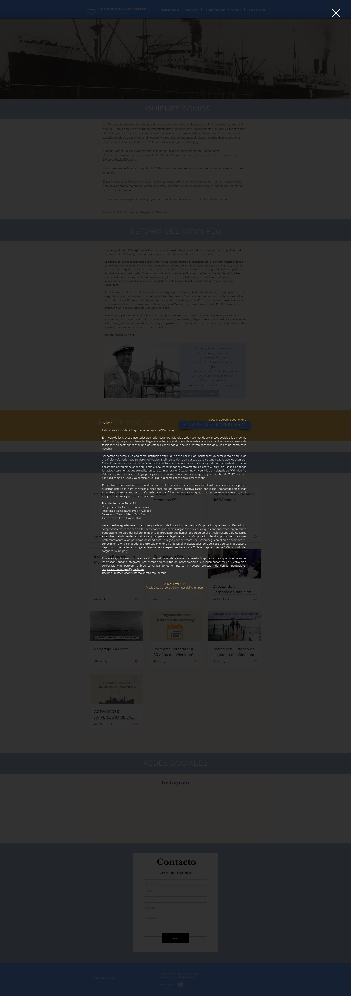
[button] (336, 13)
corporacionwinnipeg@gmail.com (123, 569)
